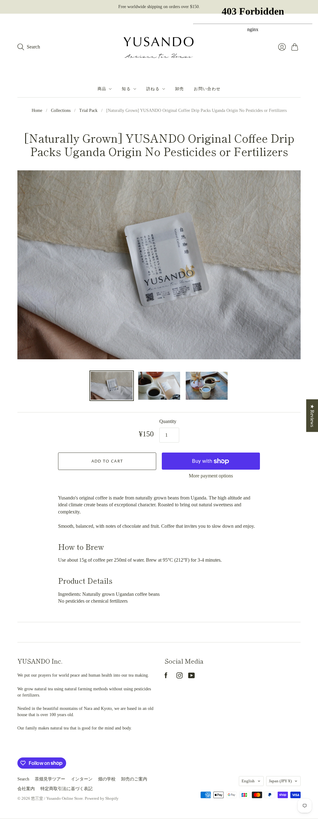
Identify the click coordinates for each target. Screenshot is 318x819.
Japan (280, 781)
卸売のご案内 (134, 779)
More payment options (211, 475)
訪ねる (153, 89)
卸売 (179, 89)
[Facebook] (166, 676)
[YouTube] (191, 676)
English (248, 781)
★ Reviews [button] (312, 415)
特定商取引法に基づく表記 (66, 788)
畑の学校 (107, 779)
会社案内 (26, 788)
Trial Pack (88, 110)
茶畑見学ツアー (50, 779)
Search (23, 779)
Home (37, 110)
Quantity (167, 421)
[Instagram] (179, 676)
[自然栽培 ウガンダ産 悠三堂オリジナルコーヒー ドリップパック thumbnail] (112, 386)
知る (126, 89)
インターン (82, 779)
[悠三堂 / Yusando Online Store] (159, 47)
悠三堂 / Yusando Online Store (57, 798)
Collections (60, 110)
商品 (102, 89)
